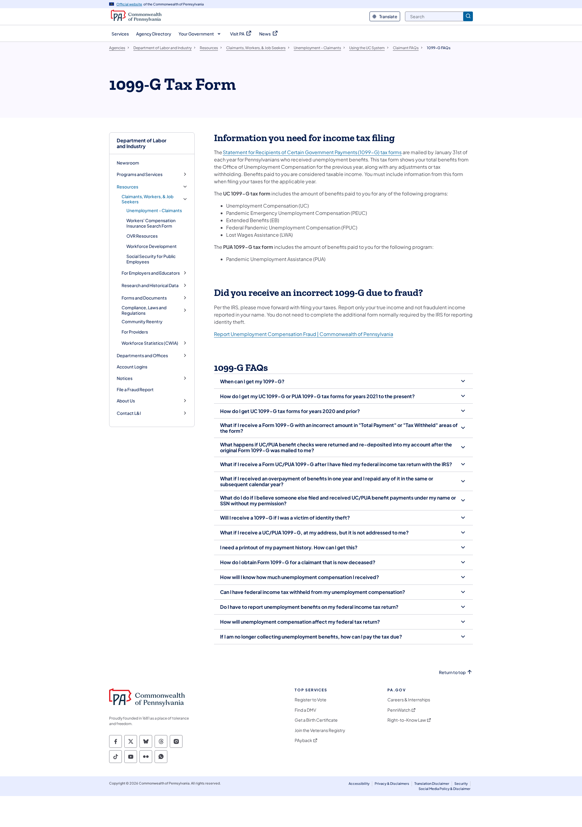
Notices (124, 378)
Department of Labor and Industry (141, 143)
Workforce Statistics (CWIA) (150, 343)
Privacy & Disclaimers (392, 783)
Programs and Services (139, 174)
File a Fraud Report (135, 389)
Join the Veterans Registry (320, 730)
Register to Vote (310, 699)
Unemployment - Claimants (154, 210)
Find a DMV (305, 710)
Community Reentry (142, 321)
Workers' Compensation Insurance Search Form (151, 223)
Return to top (452, 672)
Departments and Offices (142, 355)
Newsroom (128, 162)
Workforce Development (151, 246)
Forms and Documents (144, 297)
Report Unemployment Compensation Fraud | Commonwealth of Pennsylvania (303, 334)
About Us (126, 400)
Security (461, 783)
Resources (127, 186)
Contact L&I (129, 413)
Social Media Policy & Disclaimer (444, 789)
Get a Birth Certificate (316, 720)
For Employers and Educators (151, 273)
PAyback (303, 740)
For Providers (135, 331)
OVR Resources (142, 236)
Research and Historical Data (150, 285)
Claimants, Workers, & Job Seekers (147, 199)
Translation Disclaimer (431, 783)
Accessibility (359, 783)
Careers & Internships (408, 699)
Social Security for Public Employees (151, 258)
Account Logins (132, 366)
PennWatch (398, 710)
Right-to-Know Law (406, 720)
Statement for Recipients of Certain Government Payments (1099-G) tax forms (312, 152)
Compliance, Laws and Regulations (144, 310)
